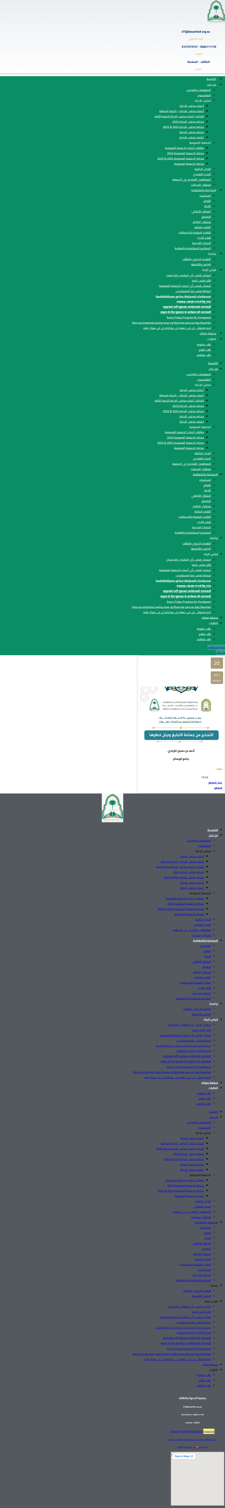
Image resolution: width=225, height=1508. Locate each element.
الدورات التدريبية (201, 243)
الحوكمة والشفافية (203, 190)
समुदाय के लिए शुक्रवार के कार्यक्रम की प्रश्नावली (185, 312)
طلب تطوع (205, 349)
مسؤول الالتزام (202, 222)
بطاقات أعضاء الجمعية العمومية (184, 148)
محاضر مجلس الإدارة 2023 (188, 121)
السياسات (205, 195)
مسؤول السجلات (201, 184)
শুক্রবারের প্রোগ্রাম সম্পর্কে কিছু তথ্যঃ (194, 301)
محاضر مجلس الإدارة (191, 132)
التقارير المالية (202, 227)
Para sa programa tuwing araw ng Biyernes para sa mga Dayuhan (171, 322)
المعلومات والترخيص (198, 90)
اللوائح (207, 201)
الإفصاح (206, 216)
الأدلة (207, 206)
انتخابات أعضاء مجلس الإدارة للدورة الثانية (179, 116)
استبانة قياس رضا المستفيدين (193, 291)
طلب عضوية (204, 344)
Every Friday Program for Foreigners (189, 317)
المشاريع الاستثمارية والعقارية (193, 248)
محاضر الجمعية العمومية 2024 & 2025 (180, 158)
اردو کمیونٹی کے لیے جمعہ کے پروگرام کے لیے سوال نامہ (177, 328)
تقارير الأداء (204, 237)
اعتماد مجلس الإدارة (191, 137)
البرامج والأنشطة (201, 264)
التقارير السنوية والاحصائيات (194, 232)
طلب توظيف (204, 355)
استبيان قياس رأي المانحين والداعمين (188, 275)
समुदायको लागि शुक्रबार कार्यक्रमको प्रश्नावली (187, 307)
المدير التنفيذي (202, 174)
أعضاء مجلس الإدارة (192, 105)
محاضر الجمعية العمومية (189, 163)
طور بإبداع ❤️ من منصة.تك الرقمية (192, 1447)
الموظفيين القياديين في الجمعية (191, 179)
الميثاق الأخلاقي (201, 211)
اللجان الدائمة (203, 169)
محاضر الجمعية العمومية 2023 (185, 153)
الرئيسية (211, 79)
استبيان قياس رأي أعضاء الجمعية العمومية (185, 285)
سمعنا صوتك (208, 333)
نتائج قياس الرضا (201, 280)
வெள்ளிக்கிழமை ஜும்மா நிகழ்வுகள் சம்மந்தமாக (183, 296)
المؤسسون (204, 95)
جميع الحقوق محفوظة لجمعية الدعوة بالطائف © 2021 (192, 1439)
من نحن (211, 84)
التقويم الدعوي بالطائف (196, 259)
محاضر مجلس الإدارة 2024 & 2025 (183, 126)
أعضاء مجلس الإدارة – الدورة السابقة (181, 111)
